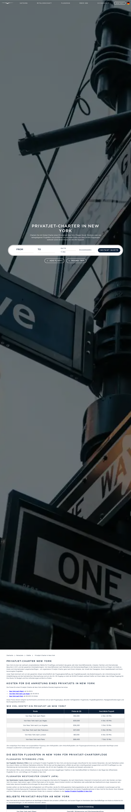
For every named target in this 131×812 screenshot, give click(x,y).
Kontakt (120, 3)
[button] (23, 3)
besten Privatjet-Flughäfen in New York (78, 791)
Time (63, 252)
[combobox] (26, 250)
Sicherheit (103, 3)
